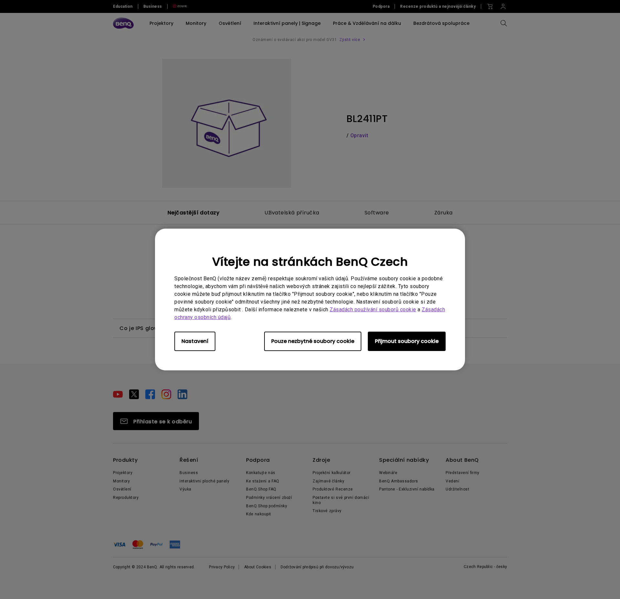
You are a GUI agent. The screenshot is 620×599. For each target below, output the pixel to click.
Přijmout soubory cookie (407, 341)
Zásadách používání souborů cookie (373, 309)
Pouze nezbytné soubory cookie (312, 341)
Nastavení (194, 341)
